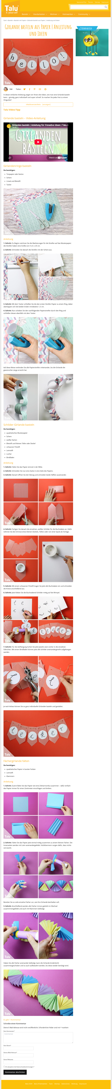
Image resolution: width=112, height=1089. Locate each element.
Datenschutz (65, 1084)
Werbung (74, 1084)
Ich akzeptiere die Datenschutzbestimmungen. (19, 1067)
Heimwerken (68, 14)
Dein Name (7, 1045)
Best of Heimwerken (40, 1084)
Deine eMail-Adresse (10, 1052)
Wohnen (53, 14)
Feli (11, 89)
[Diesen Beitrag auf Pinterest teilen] (24, 89)
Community (83, 14)
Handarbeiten (39, 14)
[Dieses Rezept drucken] (45, 89)
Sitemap (97, 2)
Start (5, 20)
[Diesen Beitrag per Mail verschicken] (40, 89)
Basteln (25, 14)
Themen (90, 2)
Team (51, 1084)
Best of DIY (28, 1084)
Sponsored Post (81, 2)
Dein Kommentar (9, 1031)
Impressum (105, 2)
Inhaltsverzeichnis (38, 104)
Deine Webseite (8, 1059)
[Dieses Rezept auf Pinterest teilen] (34, 89)
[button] (29, 14)
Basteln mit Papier (20, 20)
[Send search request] (105, 7)
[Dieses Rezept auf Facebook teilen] (30, 89)
